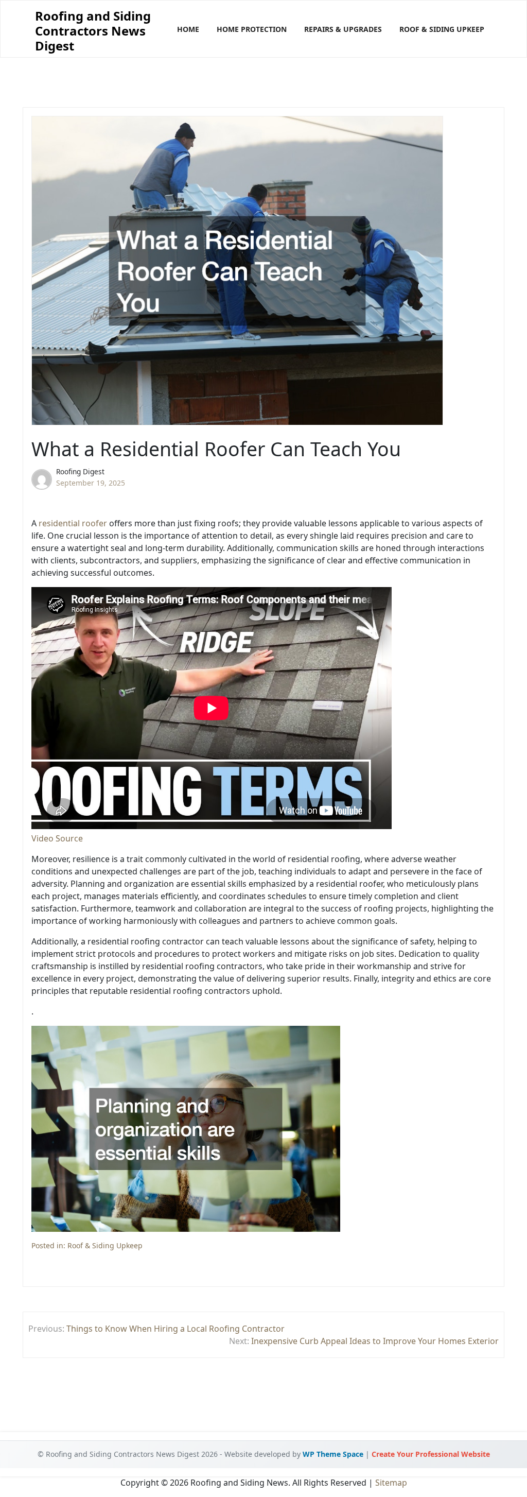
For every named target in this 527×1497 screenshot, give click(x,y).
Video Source (57, 838)
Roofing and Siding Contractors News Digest (93, 31)
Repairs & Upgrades (343, 29)
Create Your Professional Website (431, 1454)
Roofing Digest (80, 471)
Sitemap (391, 1482)
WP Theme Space (333, 1454)
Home (188, 29)
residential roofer (73, 523)
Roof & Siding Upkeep (441, 29)
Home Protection (252, 29)
